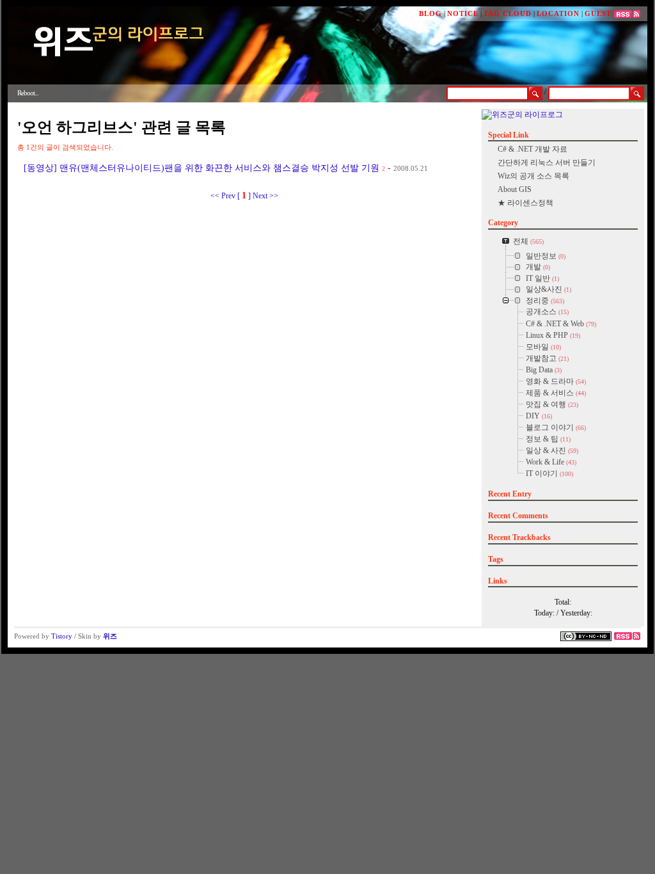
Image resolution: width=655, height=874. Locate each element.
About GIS (515, 189)
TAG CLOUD (508, 13)
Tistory (61, 636)
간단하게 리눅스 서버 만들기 (547, 162)
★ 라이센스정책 (525, 202)
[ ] (244, 195)
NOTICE (462, 13)
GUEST (598, 13)
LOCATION (558, 13)
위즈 (110, 636)
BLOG (430, 13)
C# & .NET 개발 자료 (532, 149)
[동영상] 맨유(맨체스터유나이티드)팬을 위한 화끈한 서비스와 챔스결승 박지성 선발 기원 (201, 168)
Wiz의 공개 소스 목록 (533, 175)
